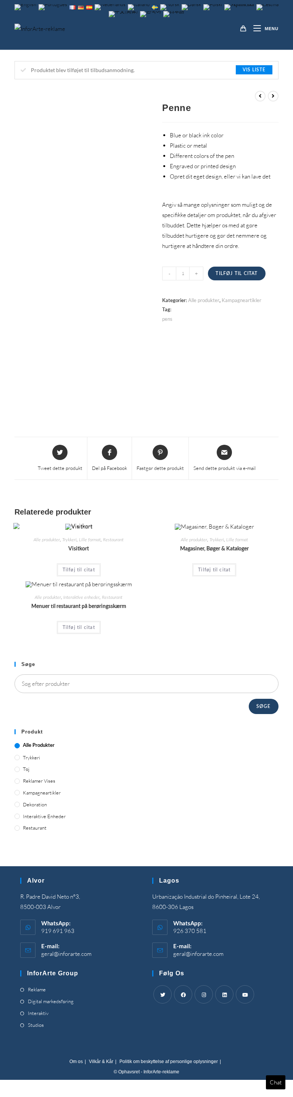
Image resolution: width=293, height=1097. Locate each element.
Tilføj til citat (237, 273)
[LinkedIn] (224, 994)
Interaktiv (38, 1013)
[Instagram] (204, 994)
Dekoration (35, 804)
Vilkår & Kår (101, 1061)
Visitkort (78, 549)
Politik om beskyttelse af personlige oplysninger (168, 1061)
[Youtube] (245, 994)
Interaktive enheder (81, 597)
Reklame (37, 989)
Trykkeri (69, 539)
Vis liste (254, 70)
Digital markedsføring (51, 1001)
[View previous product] (260, 96)
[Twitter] (162, 994)
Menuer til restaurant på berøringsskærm (78, 606)
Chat (276, 1082)
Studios (36, 1025)
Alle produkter (203, 300)
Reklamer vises (39, 781)
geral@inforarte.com (66, 953)
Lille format (90, 539)
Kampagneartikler (241, 300)
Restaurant (113, 539)
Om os (76, 1061)
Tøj (26, 769)
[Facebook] (183, 994)
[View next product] (273, 96)
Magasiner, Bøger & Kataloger (214, 549)
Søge (263, 706)
